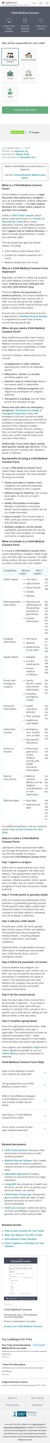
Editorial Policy (20, 1427)
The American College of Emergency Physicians (22, 412)
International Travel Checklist (20, 1239)
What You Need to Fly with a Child (23, 1234)
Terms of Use (37, 1424)
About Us (12, 1398)
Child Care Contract (15, 1207)
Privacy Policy (12, 1405)
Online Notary (9, 1053)
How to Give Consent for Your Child (24, 1230)
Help (34, 3)
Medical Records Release (33, 316)
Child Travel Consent (22, 215)
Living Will (10, 1184)
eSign (37, 1047)
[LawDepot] (9, 3)
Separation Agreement (16, 1173)
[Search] (41, 3)
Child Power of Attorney (17, 1194)
